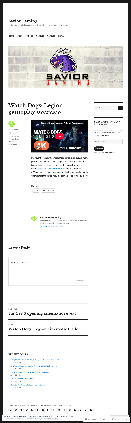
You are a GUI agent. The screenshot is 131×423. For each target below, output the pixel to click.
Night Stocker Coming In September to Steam (27, 385)
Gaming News (13, 139)
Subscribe (99, 149)
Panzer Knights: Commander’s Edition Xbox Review (29, 372)
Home (11, 36)
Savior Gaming (22, 21)
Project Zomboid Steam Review (22, 378)
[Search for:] (106, 108)
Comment (79, 281)
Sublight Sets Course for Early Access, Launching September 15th (34, 360)
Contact (40, 36)
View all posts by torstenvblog (51, 226)
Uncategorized (14, 144)
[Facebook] (32, 410)
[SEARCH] (120, 108)
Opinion (11, 141)
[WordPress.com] (53, 410)
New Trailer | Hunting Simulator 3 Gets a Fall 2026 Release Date (33, 366)
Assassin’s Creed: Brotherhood (50, 168)
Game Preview (13, 136)
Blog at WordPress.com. (31, 405)
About (20, 36)
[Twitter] (10, 410)
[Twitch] (75, 410)
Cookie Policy (53, 419)
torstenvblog (13, 129)
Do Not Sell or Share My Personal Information (57, 405)
